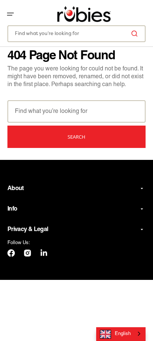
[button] (10, 14)
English (123, 334)
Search (76, 136)
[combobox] (76, 33)
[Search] (136, 33)
